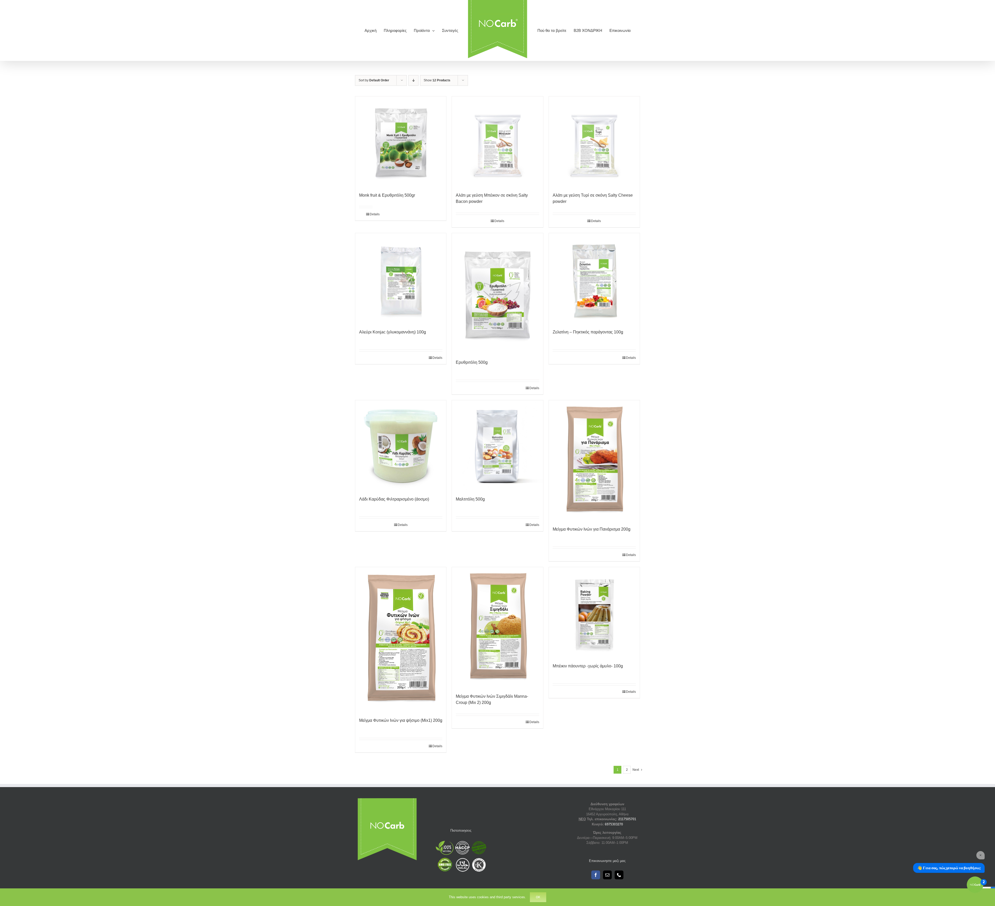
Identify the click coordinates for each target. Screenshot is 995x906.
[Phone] (619, 875)
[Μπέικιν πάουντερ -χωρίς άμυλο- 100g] (594, 612)
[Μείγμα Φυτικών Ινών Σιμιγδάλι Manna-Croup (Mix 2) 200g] (497, 627)
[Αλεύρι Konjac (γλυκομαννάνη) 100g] (400, 278)
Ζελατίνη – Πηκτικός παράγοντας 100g (588, 332)
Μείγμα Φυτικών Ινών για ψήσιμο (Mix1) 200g (400, 720)
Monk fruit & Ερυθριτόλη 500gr (387, 195)
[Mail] (607, 875)
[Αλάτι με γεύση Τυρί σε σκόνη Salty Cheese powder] (594, 141)
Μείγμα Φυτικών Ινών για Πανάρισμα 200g (591, 529)
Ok (538, 897)
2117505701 (627, 819)
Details (371, 214)
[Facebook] (595, 875)
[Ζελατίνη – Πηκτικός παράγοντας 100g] (594, 278)
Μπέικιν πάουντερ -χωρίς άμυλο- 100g (588, 666)
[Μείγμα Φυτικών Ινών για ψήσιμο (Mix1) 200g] (400, 639)
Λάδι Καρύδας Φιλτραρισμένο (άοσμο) (394, 499)
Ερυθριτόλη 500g (472, 362)
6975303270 (614, 824)
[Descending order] (413, 80)
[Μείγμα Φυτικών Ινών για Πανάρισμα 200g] (594, 460)
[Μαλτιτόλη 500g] (497, 445)
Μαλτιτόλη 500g (470, 499)
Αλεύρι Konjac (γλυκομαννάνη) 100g (392, 332)
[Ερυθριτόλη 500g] (497, 293)
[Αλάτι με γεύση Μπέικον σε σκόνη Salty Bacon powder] (497, 141)
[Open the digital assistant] (975, 884)
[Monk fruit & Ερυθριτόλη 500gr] (400, 141)
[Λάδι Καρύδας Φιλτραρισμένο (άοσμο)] (400, 445)
